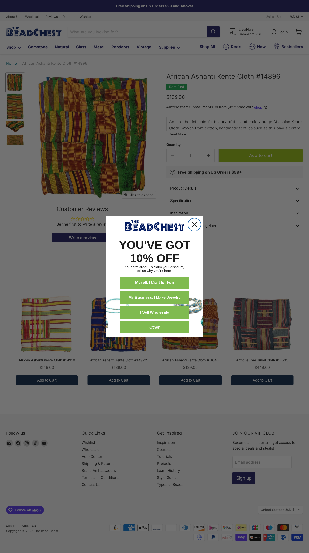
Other (154, 327)
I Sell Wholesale (154, 312)
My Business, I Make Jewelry (154, 297)
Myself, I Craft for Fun (154, 282)
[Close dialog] (194, 224)
